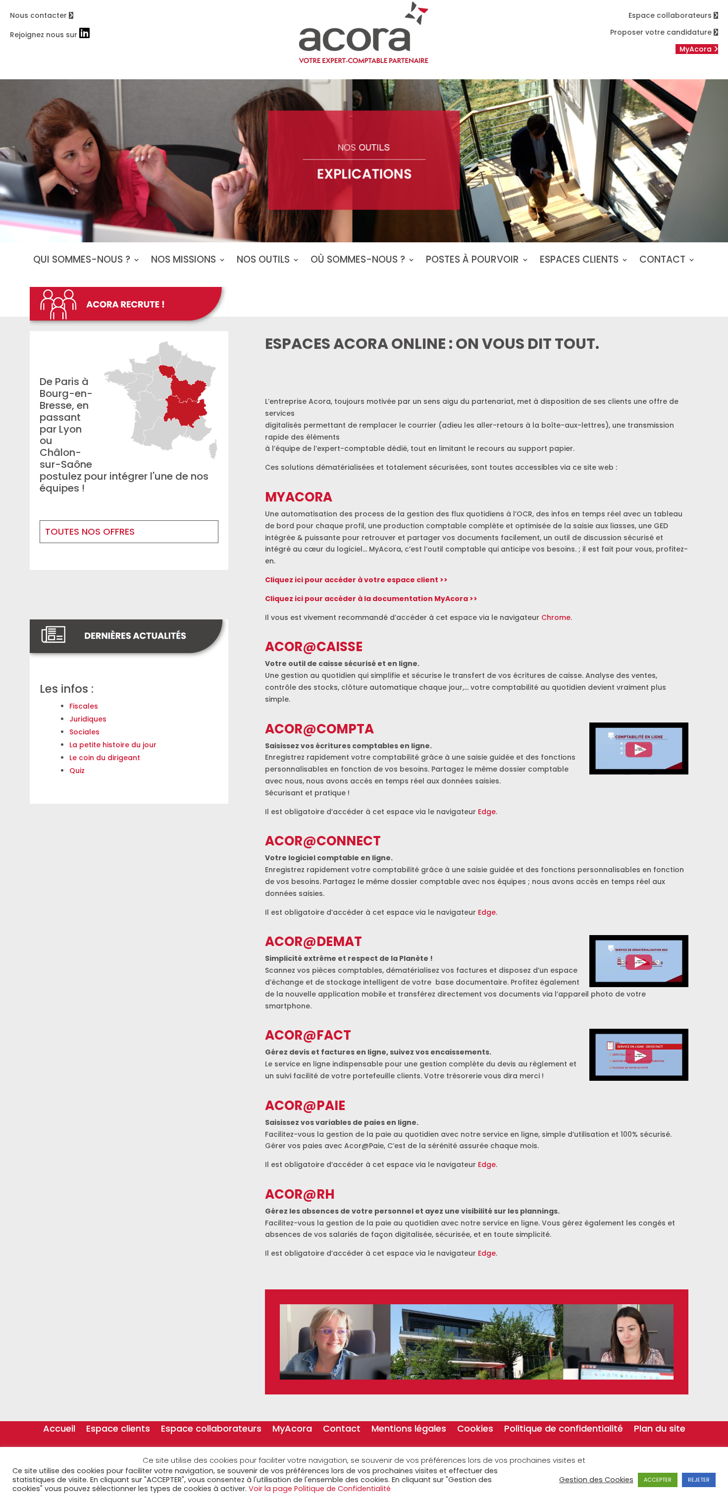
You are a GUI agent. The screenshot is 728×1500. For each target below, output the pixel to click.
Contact (662, 261)
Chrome (556, 617)
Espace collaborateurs (671, 15)
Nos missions (183, 261)
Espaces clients (579, 261)
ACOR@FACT (308, 1035)
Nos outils (263, 261)
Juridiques (87, 719)
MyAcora (292, 1430)
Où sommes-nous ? (358, 261)
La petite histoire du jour (112, 745)
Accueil (59, 1430)
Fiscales (83, 706)
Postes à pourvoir (472, 261)
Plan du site (659, 1430)
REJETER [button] (699, 1480)
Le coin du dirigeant (104, 758)
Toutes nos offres (90, 531)
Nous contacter (39, 15)
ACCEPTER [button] (658, 1480)
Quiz (77, 771)
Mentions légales (408, 1430)
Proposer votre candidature (662, 32)
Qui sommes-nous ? (81, 261)
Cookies (475, 1430)
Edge (487, 812)
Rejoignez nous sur (44, 35)
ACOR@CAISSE (314, 647)
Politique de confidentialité (563, 1430)
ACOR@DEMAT (313, 941)
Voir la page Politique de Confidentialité (320, 1489)
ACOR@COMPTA (319, 729)
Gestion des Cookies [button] (596, 1479)
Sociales (84, 732)
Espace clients (118, 1430)
